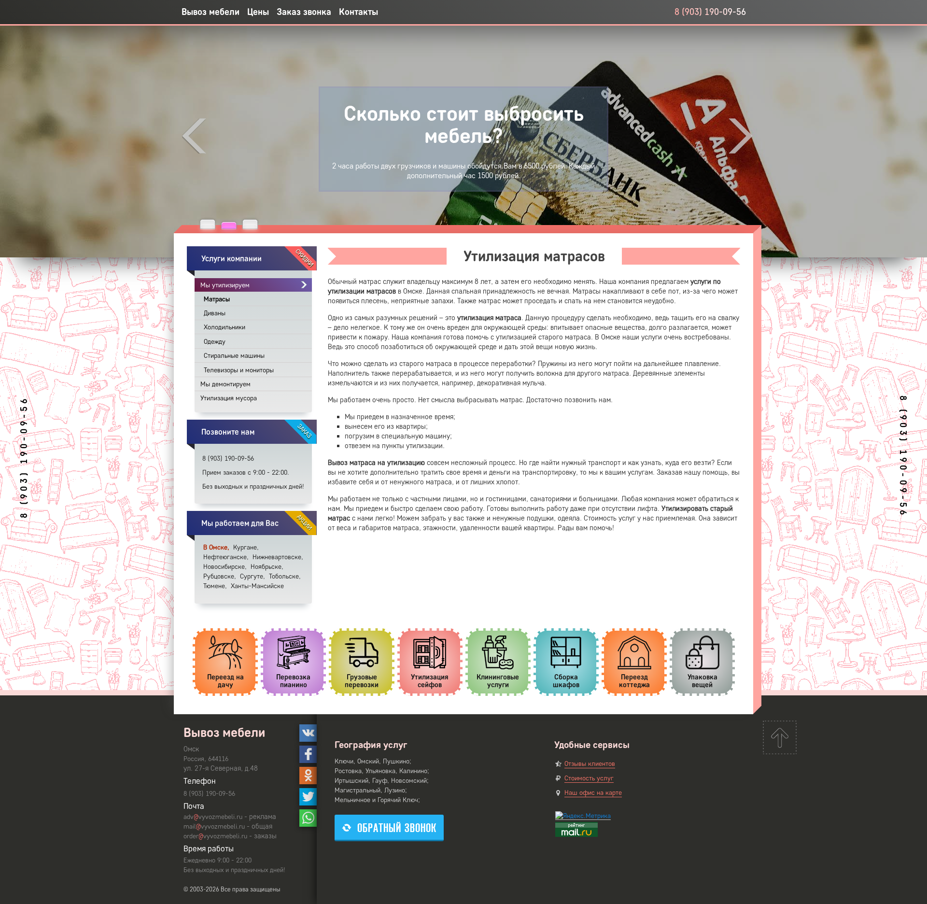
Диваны (214, 313)
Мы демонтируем (225, 384)
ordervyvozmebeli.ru (215, 836)
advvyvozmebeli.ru (212, 817)
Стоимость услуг (589, 778)
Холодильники (224, 327)
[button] (207, 224)
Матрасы (217, 299)
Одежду (214, 342)
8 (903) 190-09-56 (710, 11)
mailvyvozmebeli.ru (214, 826)
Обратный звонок (396, 827)
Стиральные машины (234, 356)
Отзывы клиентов (589, 764)
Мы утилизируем (225, 285)
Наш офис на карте (593, 793)
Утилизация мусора (228, 398)
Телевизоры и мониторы (239, 370)
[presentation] (194, 136)
